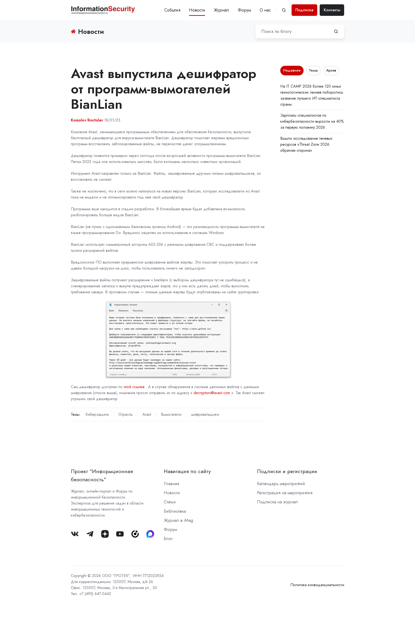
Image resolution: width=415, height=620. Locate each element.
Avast (146, 414)
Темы (313, 70)
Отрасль (125, 414)
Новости (197, 10)
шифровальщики (205, 414)
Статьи (170, 502)
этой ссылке (134, 387)
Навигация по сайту (187, 471)
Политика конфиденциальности (317, 585)
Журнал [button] (221, 10)
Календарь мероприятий (281, 484)
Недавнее (292, 70)
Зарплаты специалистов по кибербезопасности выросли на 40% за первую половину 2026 (312, 121)
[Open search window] (283, 10)
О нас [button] (265, 10)
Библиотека (175, 511)
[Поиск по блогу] (336, 31)
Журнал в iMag (178, 520)
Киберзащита (97, 414)
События (172, 10)
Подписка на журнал (277, 502)
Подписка (304, 10)
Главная (171, 484)
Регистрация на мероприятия (284, 493)
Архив (331, 70)
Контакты (332, 10)
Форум (244, 10)
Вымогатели (171, 414)
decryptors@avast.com (212, 393)
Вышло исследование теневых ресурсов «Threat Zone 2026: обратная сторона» (306, 144)
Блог (168, 539)
